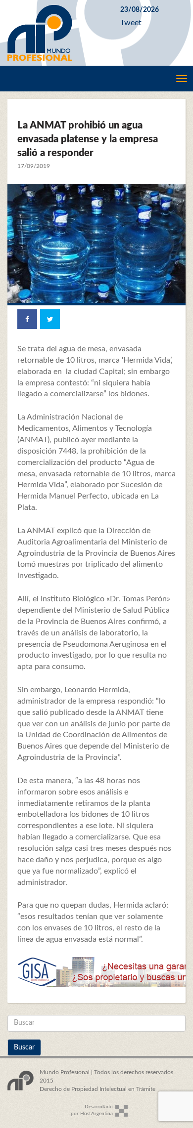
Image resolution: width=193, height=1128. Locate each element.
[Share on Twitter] (50, 319)
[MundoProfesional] (56, 33)
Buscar (24, 1047)
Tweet (131, 23)
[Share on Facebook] (27, 319)
